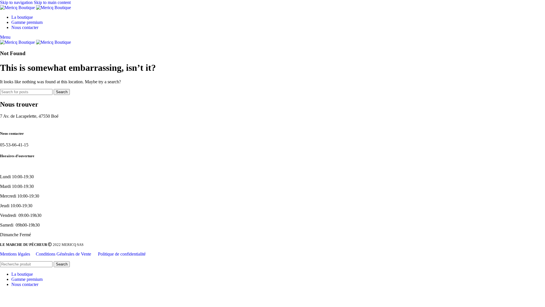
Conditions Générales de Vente (64, 254)
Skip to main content (52, 2)
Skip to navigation (17, 2)
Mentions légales (15, 254)
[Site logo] (18, 7)
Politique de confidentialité (122, 254)
